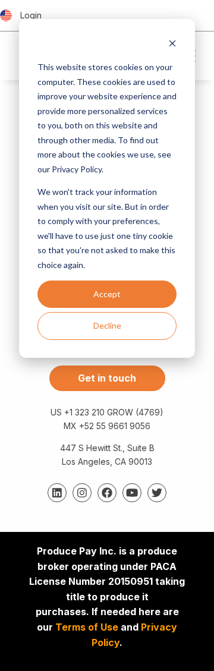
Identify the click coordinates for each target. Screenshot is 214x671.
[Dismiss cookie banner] (172, 44)
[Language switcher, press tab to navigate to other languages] (6, 15)
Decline (107, 325)
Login (31, 15)
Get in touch (107, 378)
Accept (107, 294)
